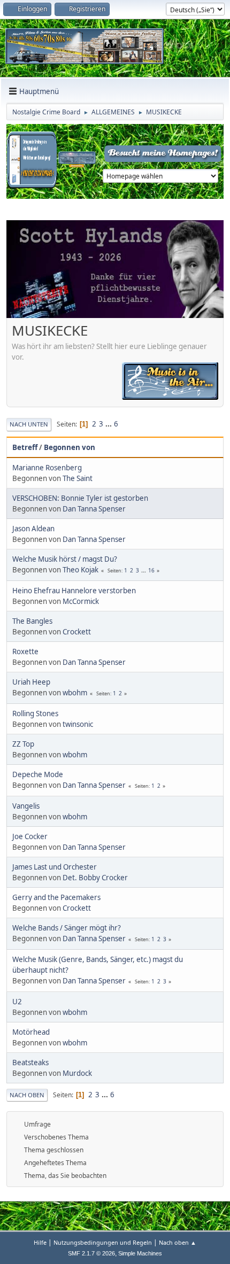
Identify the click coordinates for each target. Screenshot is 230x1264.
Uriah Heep (31, 682)
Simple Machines (140, 1253)
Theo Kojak (80, 570)
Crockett (77, 632)
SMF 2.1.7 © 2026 (91, 1253)
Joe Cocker (30, 836)
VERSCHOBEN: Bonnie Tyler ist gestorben (80, 498)
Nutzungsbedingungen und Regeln (102, 1242)
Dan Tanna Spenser (94, 509)
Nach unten (29, 424)
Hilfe (40, 1242)
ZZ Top (23, 744)
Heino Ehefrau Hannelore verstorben (74, 590)
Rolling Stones (35, 713)
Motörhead (31, 1032)
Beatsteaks (30, 1062)
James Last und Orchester (54, 867)
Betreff (24, 447)
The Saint (78, 478)
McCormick (81, 601)
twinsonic (78, 724)
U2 (17, 1001)
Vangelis (26, 806)
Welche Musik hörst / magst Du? (64, 559)
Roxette (25, 651)
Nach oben (27, 1095)
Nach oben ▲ (177, 1242)
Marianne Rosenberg (47, 467)
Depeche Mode (37, 774)
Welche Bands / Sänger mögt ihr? (66, 928)
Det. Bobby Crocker (95, 877)
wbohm (75, 692)
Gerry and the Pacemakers (56, 897)
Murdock (77, 1073)
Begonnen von (69, 447)
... (109, 424)
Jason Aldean (33, 528)
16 (151, 570)
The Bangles (32, 621)
